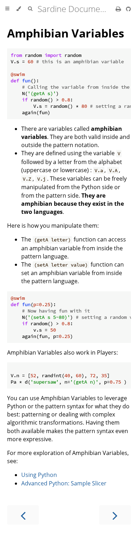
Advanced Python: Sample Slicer (64, 483)
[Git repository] (128, 9)
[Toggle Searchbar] (30, 9)
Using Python (39, 475)
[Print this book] (119, 9)
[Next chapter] (115, 515)
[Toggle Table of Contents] (7, 9)
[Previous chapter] (23, 515)
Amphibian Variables (65, 33)
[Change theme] (18, 9)
